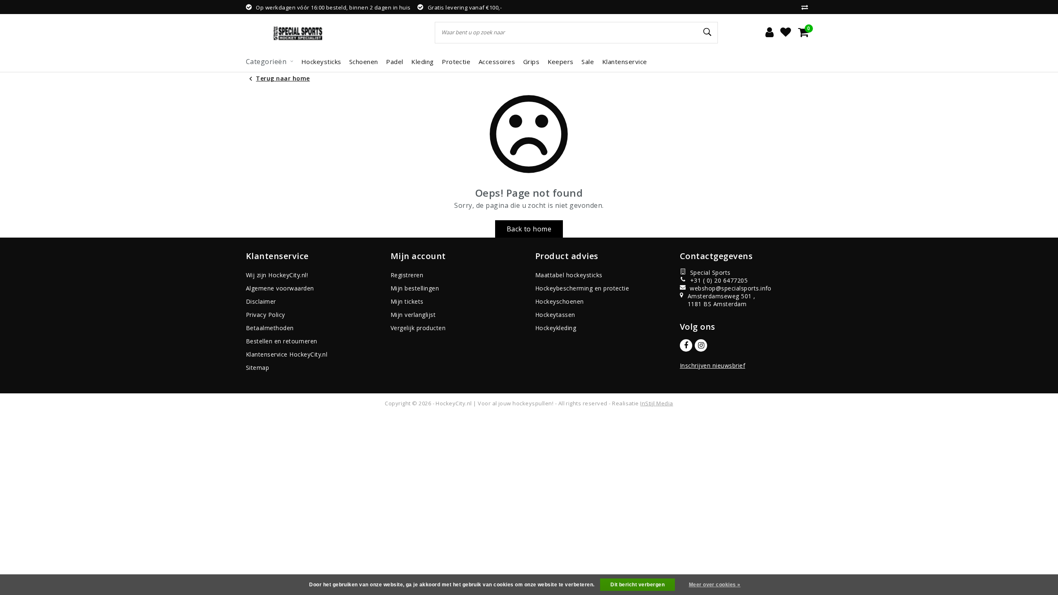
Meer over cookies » (715, 585)
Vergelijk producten (418, 328)
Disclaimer (261, 301)
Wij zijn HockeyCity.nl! (277, 275)
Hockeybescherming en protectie (582, 288)
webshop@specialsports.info (727, 288)
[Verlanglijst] (785, 32)
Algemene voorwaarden (280, 288)
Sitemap (257, 367)
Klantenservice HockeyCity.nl (286, 354)
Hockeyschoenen (559, 301)
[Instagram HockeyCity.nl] (701, 345)
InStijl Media (656, 403)
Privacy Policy (265, 315)
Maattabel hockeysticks (569, 275)
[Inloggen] (769, 32)
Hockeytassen (555, 315)
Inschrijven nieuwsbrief (712, 365)
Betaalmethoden (270, 328)
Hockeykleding (555, 328)
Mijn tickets (407, 301)
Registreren (407, 275)
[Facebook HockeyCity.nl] (686, 345)
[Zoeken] (708, 32)
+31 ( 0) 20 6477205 (719, 280)
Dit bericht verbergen (637, 585)
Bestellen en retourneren (281, 341)
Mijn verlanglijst (413, 315)
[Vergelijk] (806, 7)
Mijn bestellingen (415, 288)
